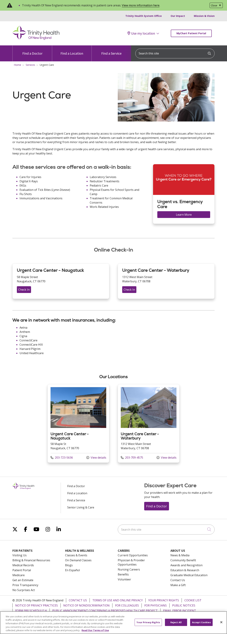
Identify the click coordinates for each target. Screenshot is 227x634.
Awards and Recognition (186, 565)
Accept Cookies (201, 622)
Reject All (176, 622)
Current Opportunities (133, 555)
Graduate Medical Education (188, 575)
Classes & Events (76, 555)
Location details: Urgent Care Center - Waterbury (148, 423)
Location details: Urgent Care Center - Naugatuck (78, 423)
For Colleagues (127, 605)
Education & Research (184, 570)
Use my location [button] (143, 33)
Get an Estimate (22, 580)
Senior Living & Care (80, 507)
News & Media (179, 555)
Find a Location (71, 53)
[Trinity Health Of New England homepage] (35, 39)
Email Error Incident (179, 611)
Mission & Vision (204, 16)
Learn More (184, 215)
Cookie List (192, 600)
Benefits (123, 574)
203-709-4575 (132, 457)
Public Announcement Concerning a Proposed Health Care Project (105, 611)
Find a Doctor (32, 53)
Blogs (69, 565)
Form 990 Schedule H (31, 611)
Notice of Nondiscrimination (86, 605)
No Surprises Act (23, 590)
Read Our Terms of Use (95, 630)
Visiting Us (19, 555)
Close (214, 5)
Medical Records (23, 565)
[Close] (221, 622)
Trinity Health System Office (143, 16)
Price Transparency (25, 585)
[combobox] (175, 53)
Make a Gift (178, 585)
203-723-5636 (62, 457)
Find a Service (111, 53)
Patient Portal (21, 570)
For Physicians (155, 605)
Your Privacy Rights (163, 600)
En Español (72, 570)
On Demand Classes (78, 560)
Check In (24, 290)
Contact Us (177, 580)
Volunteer (124, 579)
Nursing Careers (129, 569)
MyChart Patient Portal (191, 33)
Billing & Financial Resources (31, 560)
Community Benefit (183, 560)
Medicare (18, 575)
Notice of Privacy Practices (36, 605)
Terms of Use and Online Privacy (117, 600)
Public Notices (183, 605)
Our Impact (178, 16)
